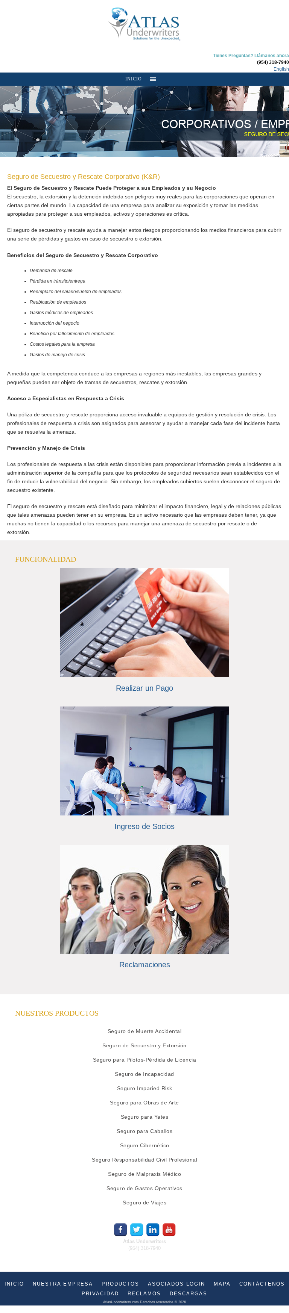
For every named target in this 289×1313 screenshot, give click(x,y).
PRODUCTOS (120, 1284)
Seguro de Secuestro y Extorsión (144, 1045)
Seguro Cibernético (144, 1145)
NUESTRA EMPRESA (63, 1284)
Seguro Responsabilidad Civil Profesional (144, 1160)
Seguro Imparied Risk (144, 1088)
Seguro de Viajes (144, 1203)
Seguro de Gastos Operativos (144, 1188)
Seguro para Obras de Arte (144, 1103)
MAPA (222, 1284)
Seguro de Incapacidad (144, 1074)
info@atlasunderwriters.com (144, 1255)
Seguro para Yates (145, 1117)
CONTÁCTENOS (262, 1284)
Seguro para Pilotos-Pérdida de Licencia (144, 1060)
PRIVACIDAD (100, 1293)
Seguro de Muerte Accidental (145, 1031)
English (281, 69)
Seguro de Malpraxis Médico (144, 1174)
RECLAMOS (144, 1293)
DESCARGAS (188, 1293)
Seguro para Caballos (144, 1131)
